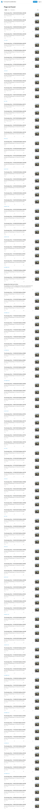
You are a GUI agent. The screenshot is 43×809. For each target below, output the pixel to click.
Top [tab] (8, 9)
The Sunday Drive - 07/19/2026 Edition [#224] (15, 50)
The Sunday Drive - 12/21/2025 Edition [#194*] (15, 277)
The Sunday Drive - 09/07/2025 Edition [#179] (15, 404)
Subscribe (35, 1)
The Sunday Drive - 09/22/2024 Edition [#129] (15, 783)
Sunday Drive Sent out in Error (11, 284)
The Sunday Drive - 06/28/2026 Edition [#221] (15, 73)
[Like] (4, 167)
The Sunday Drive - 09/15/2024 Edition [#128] (15, 790)
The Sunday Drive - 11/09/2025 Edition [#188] (15, 336)
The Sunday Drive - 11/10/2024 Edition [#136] (14, 729)
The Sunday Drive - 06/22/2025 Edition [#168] (15, 488)
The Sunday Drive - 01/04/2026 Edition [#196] (15, 260)
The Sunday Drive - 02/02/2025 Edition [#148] (15, 638)
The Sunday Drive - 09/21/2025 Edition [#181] (15, 390)
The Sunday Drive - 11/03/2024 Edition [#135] (15, 736)
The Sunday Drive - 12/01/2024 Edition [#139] (15, 706)
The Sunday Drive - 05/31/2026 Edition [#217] (15, 104)
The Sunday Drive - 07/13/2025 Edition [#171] (14, 465)
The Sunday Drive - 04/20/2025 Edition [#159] (15, 556)
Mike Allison (9, 15)
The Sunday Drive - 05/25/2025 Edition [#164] (15, 519)
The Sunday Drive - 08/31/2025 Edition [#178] (15, 414)
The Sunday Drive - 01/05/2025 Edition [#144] (15, 668)
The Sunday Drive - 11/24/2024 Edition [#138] (15, 715)
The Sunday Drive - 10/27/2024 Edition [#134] (15, 746)
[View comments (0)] (14, 17)
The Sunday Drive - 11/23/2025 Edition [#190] (15, 322)
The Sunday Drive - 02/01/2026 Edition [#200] (15, 230)
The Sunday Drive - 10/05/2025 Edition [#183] (15, 374)
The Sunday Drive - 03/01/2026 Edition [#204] (15, 200)
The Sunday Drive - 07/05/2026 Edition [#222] (15, 64)
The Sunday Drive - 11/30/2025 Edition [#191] (14, 315)
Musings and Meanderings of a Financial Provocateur (14, 14)
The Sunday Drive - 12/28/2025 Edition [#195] (15, 270)
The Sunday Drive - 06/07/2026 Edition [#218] (15, 94)
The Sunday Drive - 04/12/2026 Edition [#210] (15, 155)
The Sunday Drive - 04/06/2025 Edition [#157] (15, 570)
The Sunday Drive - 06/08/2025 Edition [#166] (15, 502)
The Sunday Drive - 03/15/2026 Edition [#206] (15, 186)
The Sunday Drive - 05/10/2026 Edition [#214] (15, 125)
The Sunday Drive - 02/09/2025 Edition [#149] (15, 631)
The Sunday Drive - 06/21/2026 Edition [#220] (15, 80)
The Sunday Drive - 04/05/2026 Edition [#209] (15, 162)
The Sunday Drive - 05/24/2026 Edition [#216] (15, 111)
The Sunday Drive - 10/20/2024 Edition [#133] (15, 753)
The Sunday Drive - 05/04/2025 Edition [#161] (15, 540)
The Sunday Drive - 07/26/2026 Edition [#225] (15, 43)
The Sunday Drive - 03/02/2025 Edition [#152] (15, 608)
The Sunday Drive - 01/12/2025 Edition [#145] (15, 661)
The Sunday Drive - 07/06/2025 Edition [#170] (15, 472)
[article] (21, 15)
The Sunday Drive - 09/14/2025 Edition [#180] (15, 397)
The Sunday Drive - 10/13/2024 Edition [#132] (15, 760)
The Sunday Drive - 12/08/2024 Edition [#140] (15, 699)
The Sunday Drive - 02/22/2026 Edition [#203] (15, 209)
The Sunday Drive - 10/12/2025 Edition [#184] (15, 367)
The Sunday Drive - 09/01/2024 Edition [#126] (15, 804)
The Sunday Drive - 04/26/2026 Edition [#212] (15, 141)
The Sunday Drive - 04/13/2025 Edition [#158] (15, 563)
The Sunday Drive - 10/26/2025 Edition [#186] (15, 353)
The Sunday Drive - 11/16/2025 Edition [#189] (14, 329)
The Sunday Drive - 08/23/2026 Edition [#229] (15, 13)
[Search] (38, 10)
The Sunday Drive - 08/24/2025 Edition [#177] (15, 421)
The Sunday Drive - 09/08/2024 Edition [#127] (15, 797)
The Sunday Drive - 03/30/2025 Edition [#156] (15, 580)
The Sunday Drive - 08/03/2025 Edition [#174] (15, 442)
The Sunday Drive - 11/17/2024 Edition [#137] (14, 722)
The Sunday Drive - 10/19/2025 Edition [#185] (15, 360)
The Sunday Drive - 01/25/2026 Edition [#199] (15, 239)
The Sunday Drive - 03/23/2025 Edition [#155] (15, 587)
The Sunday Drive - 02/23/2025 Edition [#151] (15, 617)
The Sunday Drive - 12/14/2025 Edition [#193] (15, 299)
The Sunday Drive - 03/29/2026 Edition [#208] (15, 172)
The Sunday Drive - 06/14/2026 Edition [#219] (15, 87)
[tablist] (9, 10)
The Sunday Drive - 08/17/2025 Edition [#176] (15, 428)
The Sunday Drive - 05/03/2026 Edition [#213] (15, 132)
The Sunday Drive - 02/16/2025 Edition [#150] (15, 624)
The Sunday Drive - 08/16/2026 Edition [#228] (15, 20)
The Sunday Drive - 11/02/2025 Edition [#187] (14, 343)
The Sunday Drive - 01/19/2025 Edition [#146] (15, 654)
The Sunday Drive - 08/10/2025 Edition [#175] (15, 435)
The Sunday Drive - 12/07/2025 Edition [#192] (15, 306)
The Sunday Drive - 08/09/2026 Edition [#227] (15, 27)
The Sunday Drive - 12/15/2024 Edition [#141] (14, 692)
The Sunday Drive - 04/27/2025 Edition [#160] (15, 549)
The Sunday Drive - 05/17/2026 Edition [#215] (15, 118)
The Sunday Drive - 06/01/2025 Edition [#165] (15, 509)
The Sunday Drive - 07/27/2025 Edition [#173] (15, 451)
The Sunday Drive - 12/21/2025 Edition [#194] (15, 292)
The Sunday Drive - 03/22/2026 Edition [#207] (15, 179)
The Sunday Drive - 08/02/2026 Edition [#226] (15, 34)
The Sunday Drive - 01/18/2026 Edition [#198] (15, 246)
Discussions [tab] (13, 9)
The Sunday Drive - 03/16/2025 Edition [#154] (15, 594)
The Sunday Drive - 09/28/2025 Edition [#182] (15, 383)
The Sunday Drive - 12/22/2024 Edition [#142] (15, 685)
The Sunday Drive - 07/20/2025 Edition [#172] (15, 458)
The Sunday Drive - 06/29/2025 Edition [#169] (15, 481)
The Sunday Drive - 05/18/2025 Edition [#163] (15, 526)
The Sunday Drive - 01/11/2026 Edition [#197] (14, 253)
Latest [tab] (6, 9)
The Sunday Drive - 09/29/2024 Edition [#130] (15, 776)
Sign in (40, 1)
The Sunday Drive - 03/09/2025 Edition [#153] (15, 601)
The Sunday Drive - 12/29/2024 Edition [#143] (15, 678)
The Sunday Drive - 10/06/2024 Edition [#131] (15, 767)
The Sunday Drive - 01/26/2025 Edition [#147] (15, 647)
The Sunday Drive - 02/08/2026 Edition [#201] (15, 223)
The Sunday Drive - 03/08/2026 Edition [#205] (15, 193)
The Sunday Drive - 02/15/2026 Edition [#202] (15, 216)
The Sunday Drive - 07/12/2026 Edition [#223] (15, 57)
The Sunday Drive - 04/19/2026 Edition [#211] (15, 148)
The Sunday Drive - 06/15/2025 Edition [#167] (15, 495)
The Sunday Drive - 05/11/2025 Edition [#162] (15, 533)
